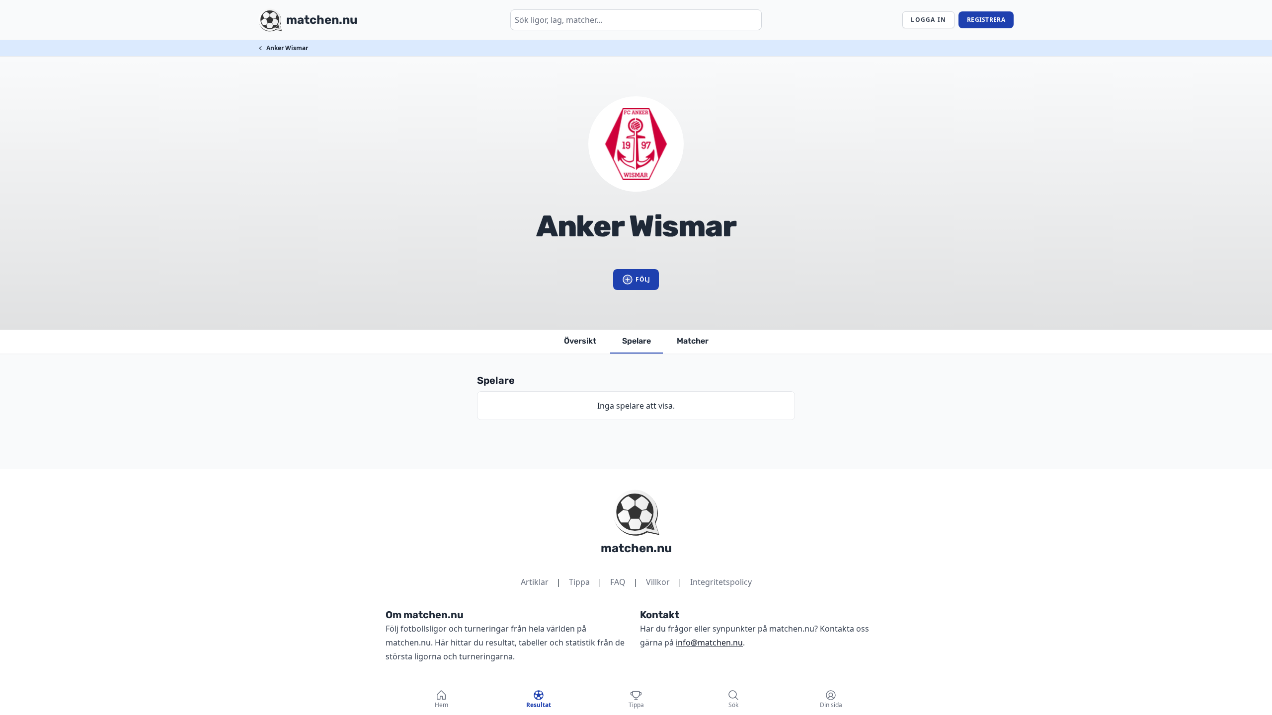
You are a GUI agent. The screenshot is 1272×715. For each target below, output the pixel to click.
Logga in (928, 19)
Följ (643, 279)
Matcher (693, 341)
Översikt (580, 341)
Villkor (658, 581)
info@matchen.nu (709, 642)
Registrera (986, 19)
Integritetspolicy (721, 581)
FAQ (618, 581)
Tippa (579, 581)
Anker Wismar (287, 48)
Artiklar (535, 581)
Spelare (636, 341)
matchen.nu (636, 548)
